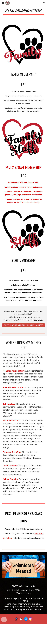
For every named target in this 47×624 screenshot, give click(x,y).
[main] (23, 11)
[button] (2, 3)
